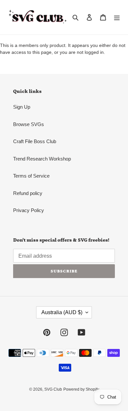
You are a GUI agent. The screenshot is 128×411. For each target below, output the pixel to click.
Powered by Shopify (81, 389)
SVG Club (53, 389)
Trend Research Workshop (42, 159)
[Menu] (117, 17)
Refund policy (27, 193)
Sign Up (21, 107)
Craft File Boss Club (34, 141)
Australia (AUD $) (61, 312)
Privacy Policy (28, 210)
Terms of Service (31, 176)
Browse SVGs (28, 124)
